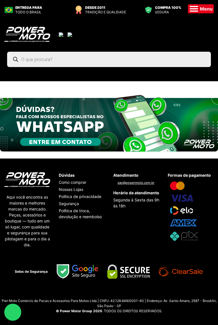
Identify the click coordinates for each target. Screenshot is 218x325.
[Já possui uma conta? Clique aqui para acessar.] (62, 34)
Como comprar (72, 182)
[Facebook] (114, 294)
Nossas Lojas (71, 189)
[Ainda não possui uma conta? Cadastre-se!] (71, 34)
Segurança (69, 203)
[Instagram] (103, 294)
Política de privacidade (80, 196)
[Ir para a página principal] (27, 34)
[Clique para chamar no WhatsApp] (109, 123)
